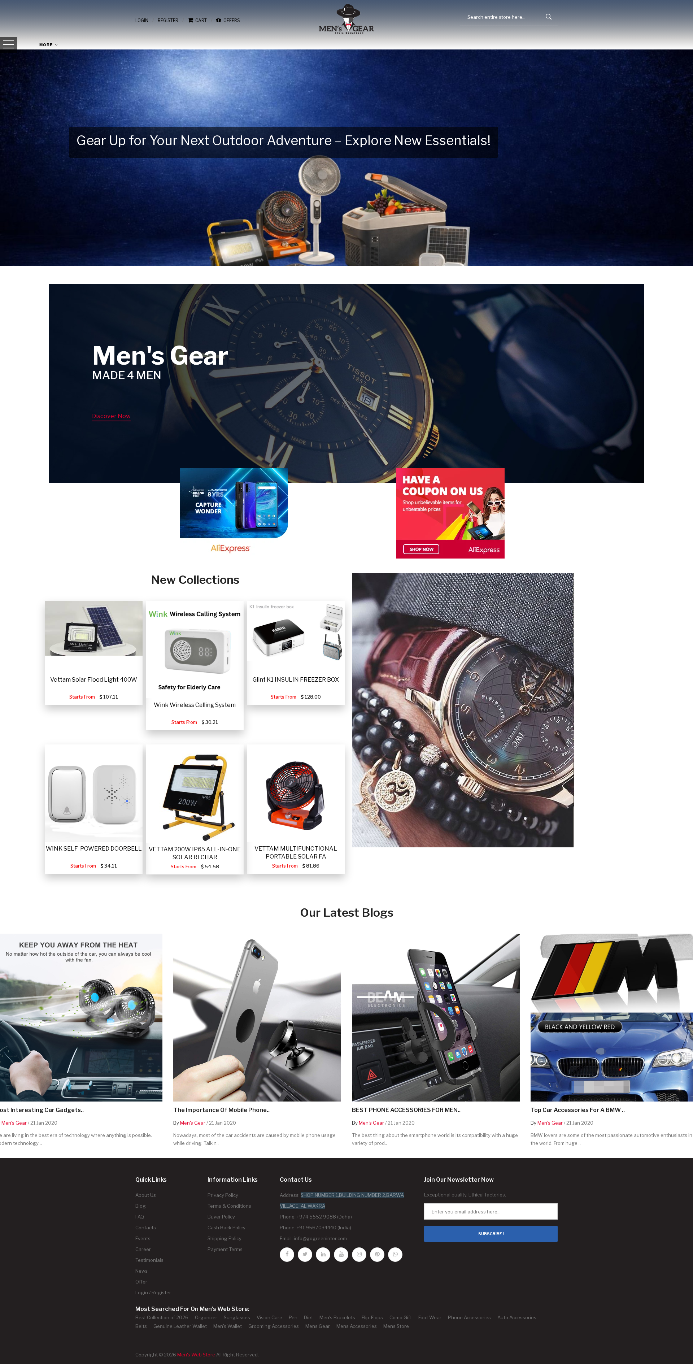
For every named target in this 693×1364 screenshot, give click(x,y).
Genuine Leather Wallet (180, 1326)
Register (168, 20)
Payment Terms (225, 1249)
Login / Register (153, 1292)
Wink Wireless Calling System (195, 704)
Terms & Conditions (229, 1206)
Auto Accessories (516, 1317)
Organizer (206, 1317)
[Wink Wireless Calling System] (195, 649)
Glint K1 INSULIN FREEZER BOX (296, 679)
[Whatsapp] (395, 1254)
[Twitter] (305, 1254)
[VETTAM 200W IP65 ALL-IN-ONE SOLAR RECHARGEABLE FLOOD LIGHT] (195, 793)
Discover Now (111, 416)
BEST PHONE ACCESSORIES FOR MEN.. (406, 1110)
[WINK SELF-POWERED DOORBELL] (94, 793)
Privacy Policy (223, 1195)
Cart (200, 20)
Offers (230, 20)
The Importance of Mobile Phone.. (221, 1110)
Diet (308, 1317)
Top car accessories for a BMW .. (578, 1110)
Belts (141, 1326)
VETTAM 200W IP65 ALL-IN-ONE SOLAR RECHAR (195, 853)
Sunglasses (237, 1317)
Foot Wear (429, 1317)
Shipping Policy (224, 1238)
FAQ (139, 1217)
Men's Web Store (196, 1355)
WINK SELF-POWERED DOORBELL (94, 848)
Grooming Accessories (273, 1326)
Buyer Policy (221, 1217)
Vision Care (269, 1317)
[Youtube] (341, 1254)
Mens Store (396, 1326)
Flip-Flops (372, 1317)
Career (143, 1249)
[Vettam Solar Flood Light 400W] (94, 628)
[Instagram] (359, 1254)
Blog (140, 1206)
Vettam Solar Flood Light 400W (93, 679)
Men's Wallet (227, 1326)
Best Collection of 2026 (161, 1317)
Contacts (145, 1227)
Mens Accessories (356, 1326)
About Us (145, 1195)
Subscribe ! (491, 1233)
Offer (141, 1282)
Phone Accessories (469, 1317)
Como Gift (400, 1317)
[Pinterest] (377, 1254)
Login (141, 20)
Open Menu (8, 45)
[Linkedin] (323, 1254)
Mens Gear (317, 1326)
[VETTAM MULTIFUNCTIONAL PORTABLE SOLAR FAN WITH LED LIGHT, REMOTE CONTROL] (296, 793)
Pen (293, 1317)
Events (143, 1238)
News (141, 1271)
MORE (46, 44)
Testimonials (149, 1260)
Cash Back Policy (226, 1227)
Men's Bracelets (337, 1317)
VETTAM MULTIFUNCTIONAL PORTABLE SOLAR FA (295, 852)
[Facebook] (287, 1254)
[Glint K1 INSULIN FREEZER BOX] (296, 631)
